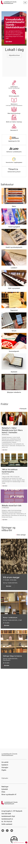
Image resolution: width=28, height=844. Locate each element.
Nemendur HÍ (14, 130)
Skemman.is (14, 104)
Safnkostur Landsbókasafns (14, 151)
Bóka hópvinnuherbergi (14, 113)
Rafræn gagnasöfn (14, 96)
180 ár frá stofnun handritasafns (9, 470)
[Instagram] (7, 830)
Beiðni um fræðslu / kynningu (14, 122)
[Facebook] (2, 830)
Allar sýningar (21, 535)
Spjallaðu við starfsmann (18, 842)
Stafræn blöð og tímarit (14, 171)
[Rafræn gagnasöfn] (14, 92)
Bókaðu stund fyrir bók (11, 505)
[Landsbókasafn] (9, 2)
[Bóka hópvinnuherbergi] (14, 109)
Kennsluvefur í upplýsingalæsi (14, 162)
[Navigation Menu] (25, 2)
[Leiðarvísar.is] (14, 82)
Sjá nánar (4, 449)
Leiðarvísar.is (14, 86)
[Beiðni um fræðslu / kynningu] (14, 117)
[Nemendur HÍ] (14, 126)
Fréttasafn (23, 408)
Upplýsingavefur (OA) (14, 141)
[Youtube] (11, 830)
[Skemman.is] (14, 100)
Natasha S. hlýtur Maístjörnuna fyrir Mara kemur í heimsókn (12, 430)
